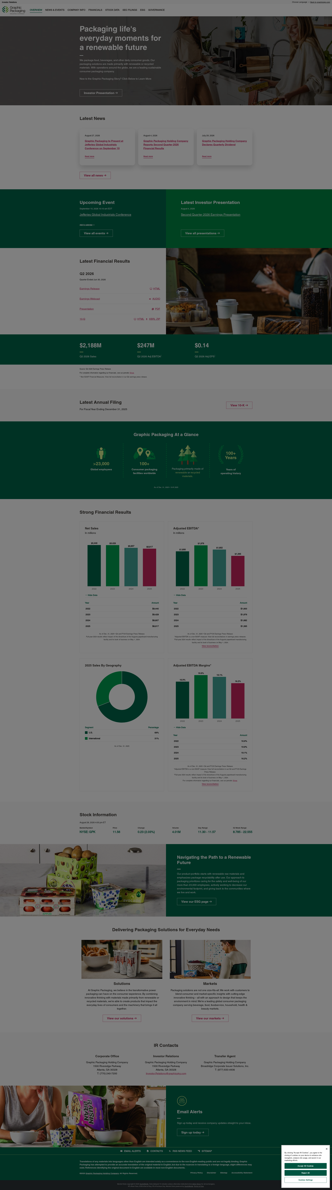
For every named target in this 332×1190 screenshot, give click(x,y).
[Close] (327, 1149)
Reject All (306, 1173)
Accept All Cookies (306, 1166)
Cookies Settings (306, 1180)
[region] (305, 1166)
